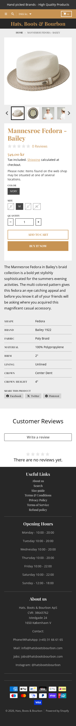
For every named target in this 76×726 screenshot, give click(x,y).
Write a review (38, 437)
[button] (17, 113)
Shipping (33, 160)
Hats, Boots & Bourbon (38, 23)
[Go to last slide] (7, 113)
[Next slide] (69, 113)
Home (19, 32)
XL (36, 206)
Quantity (14, 215)
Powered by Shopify (57, 711)
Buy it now (38, 246)
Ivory (13, 191)
